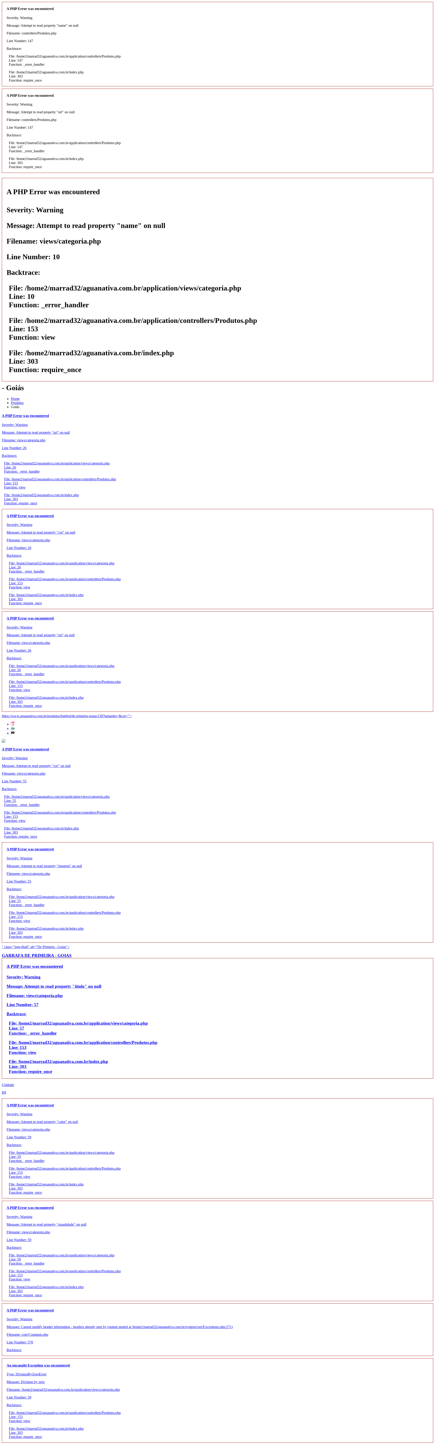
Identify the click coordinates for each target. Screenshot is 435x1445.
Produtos (17, 403)
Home (15, 399)
